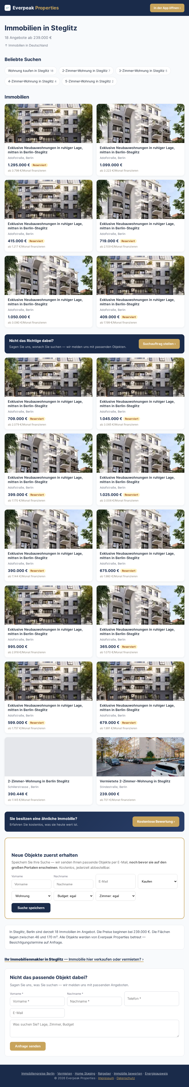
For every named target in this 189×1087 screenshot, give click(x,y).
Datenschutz (126, 1078)
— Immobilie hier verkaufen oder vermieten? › (74, 959)
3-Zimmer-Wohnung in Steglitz (143, 71)
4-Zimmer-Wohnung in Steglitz (32, 81)
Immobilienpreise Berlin (38, 1073)
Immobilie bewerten (128, 1073)
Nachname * (75, 993)
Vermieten (64, 1073)
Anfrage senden (28, 1046)
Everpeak (36, 8)
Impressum (106, 1078)
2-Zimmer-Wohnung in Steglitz (86, 71)
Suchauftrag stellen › (159, 344)
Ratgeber (104, 1073)
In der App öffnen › (167, 8)
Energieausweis (156, 1073)
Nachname (61, 876)
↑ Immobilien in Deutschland (26, 45)
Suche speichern (31, 908)
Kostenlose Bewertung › (156, 821)
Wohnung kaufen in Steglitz (30, 71)
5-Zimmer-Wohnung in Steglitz (89, 81)
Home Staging (85, 1073)
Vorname (17, 876)
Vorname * (16, 993)
